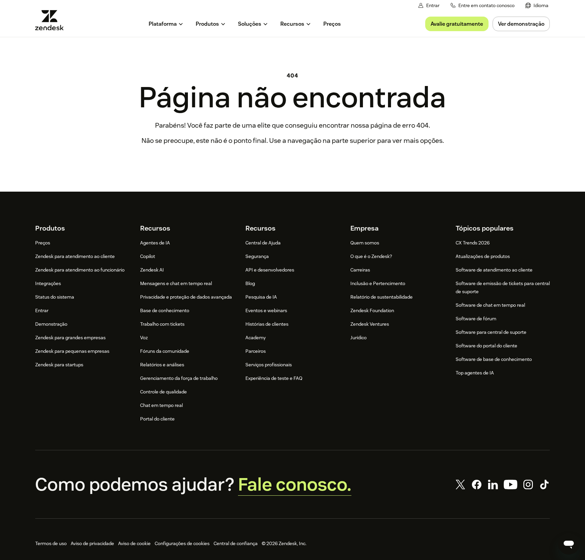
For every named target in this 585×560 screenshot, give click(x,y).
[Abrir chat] (569, 544)
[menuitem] (536, 5)
